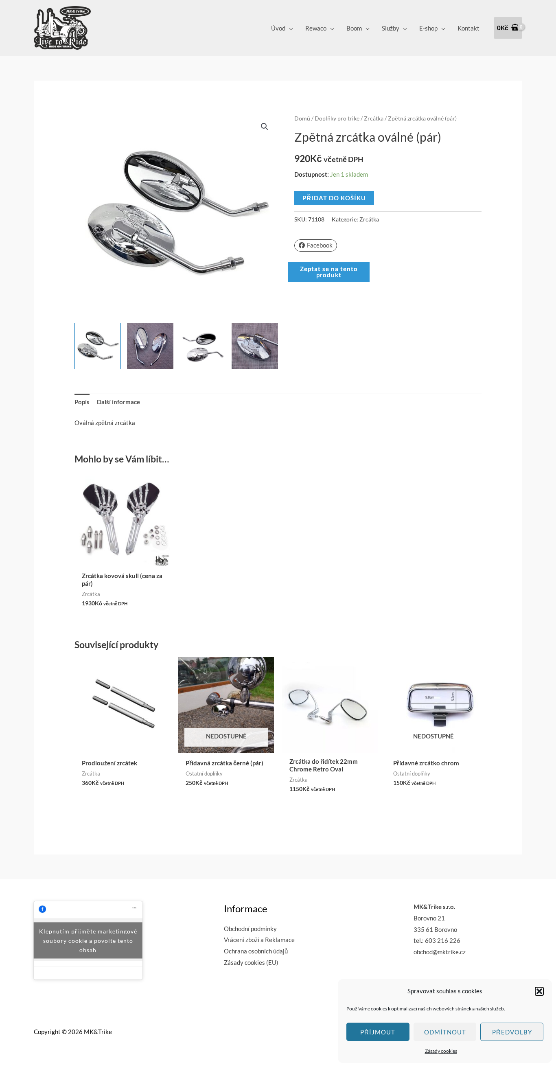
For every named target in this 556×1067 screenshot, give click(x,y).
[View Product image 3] (202, 346)
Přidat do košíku (334, 198)
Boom (354, 28)
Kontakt (468, 28)
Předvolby (512, 1032)
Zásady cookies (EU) (251, 962)
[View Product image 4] (255, 346)
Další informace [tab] (118, 401)
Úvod (278, 28)
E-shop (428, 28)
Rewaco (315, 28)
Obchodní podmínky (250, 928)
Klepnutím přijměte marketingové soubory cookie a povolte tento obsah (88, 940)
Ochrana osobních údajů (256, 951)
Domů (302, 118)
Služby (390, 28)
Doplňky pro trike (337, 118)
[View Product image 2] (150, 346)
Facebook (320, 245)
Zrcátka (373, 118)
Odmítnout (445, 1032)
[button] (539, 991)
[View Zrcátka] (97, 346)
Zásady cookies (441, 1051)
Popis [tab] (82, 401)
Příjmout (377, 1032)
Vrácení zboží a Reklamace (259, 939)
